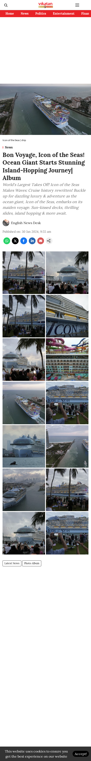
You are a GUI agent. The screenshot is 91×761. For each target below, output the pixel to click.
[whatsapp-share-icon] (6, 243)
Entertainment (63, 13)
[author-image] (6, 222)
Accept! (81, 754)
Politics (40, 13)
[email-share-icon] (40, 243)
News (25, 13)
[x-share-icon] (15, 243)
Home (10, 13)
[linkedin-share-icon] (32, 243)
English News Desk (26, 223)
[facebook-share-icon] (23, 243)
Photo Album (31, 563)
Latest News (11, 563)
